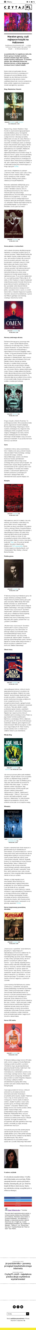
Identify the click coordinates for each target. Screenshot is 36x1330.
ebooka (20, 122)
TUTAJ (16, 166)
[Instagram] (29, 2)
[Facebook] (27, 2)
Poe (12, 542)
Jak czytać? (25, 47)
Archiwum (8, 47)
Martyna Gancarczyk (22, 49)
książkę (12, 122)
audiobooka (12, 841)
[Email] (32, 2)
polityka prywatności (17, 1318)
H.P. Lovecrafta (17, 546)
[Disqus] (18, 1230)
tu (24, 1320)
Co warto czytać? (16, 47)
